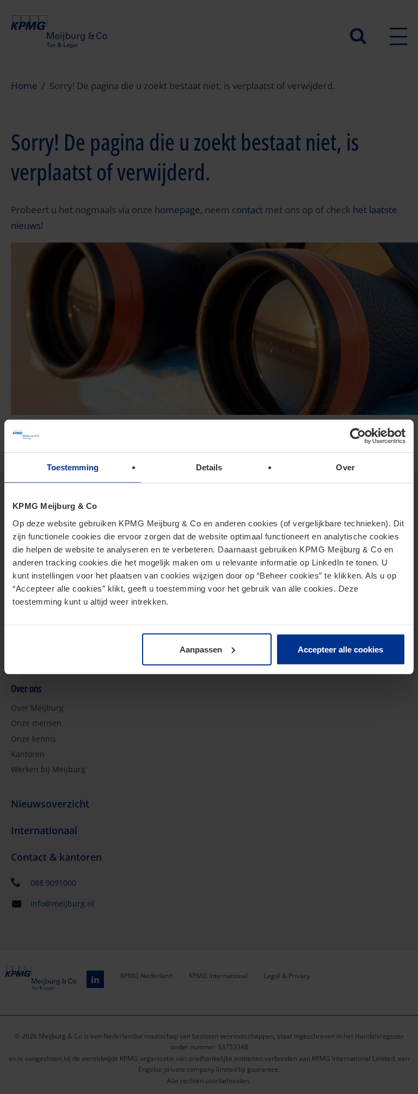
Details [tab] (209, 467)
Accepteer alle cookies (340, 649)
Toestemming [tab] (73, 467)
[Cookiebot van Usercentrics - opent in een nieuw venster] (357, 436)
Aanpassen (201, 649)
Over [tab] (345, 467)
